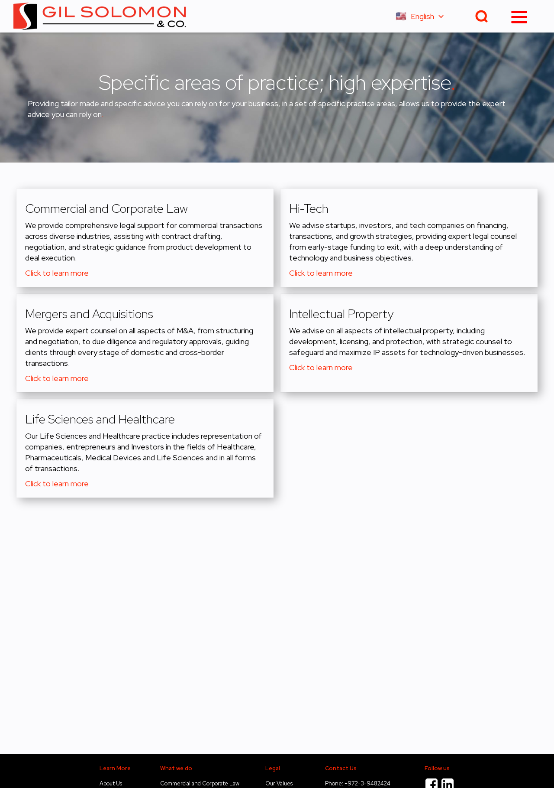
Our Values (279, 783)
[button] (424, 16)
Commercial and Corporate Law (199, 783)
